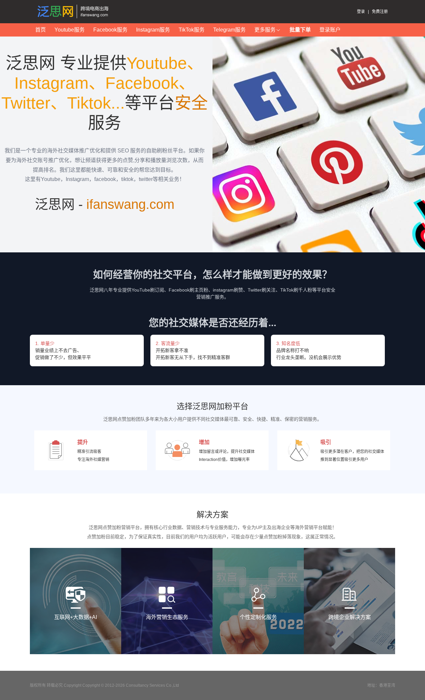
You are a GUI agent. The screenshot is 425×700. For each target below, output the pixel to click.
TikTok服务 (192, 30)
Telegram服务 (229, 30)
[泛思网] (74, 12)
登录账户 (330, 30)
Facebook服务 (110, 30)
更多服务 (265, 30)
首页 (40, 30)
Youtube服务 (69, 30)
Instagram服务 (153, 30)
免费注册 (380, 11)
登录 (361, 11)
